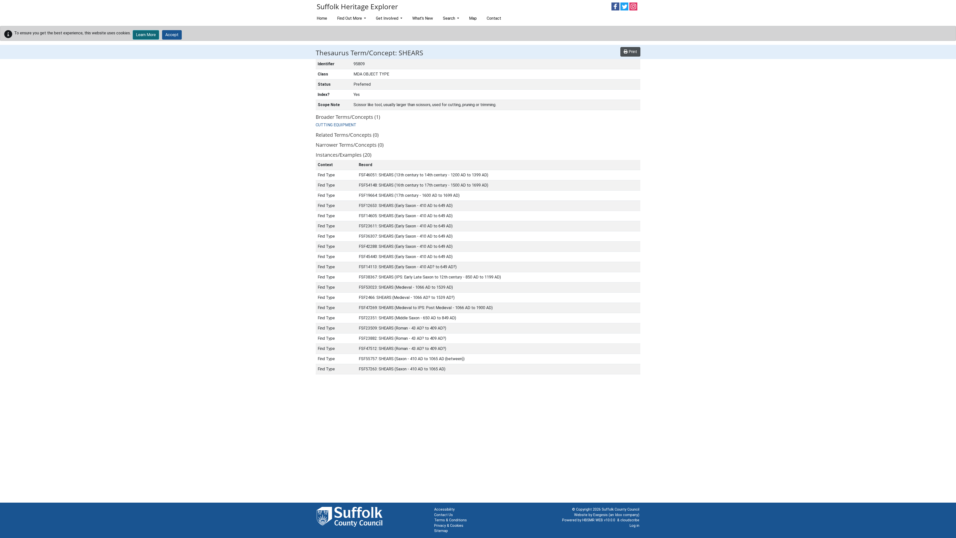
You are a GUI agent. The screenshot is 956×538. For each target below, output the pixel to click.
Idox (618, 515)
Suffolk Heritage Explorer (357, 6)
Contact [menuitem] (494, 18)
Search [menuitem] (449, 18)
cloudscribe (629, 520)
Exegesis (600, 515)
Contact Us (443, 515)
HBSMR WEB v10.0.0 (599, 520)
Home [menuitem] (322, 18)
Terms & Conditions (450, 520)
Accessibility (444, 509)
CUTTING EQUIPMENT (336, 125)
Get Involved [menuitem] (387, 18)
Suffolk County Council (620, 509)
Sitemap (441, 531)
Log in (634, 526)
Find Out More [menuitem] (350, 18)
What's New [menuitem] (422, 18)
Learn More (146, 34)
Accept (172, 34)
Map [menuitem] (473, 18)
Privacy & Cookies (448, 526)
